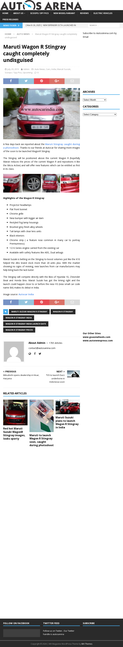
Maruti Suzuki (63, 69)
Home (5, 13)
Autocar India (26, 294)
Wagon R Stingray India (19, 317)
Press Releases (10, 19)
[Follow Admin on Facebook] (34, 353)
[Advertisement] (103, 66)
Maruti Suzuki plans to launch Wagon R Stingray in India (67, 422)
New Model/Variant (64, 13)
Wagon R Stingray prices (19, 330)
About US (18, 13)
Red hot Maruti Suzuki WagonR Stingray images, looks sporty (14, 433)
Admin (26, 69)
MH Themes (87, 644)
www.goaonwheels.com (96, 336)
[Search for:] (104, 25)
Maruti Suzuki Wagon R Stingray (29, 311)
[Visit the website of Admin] (30, 353)
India (53, 69)
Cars (48, 69)
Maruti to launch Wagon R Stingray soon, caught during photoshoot (41, 440)
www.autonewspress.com (98, 340)
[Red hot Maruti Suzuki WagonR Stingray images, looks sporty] (15, 412)
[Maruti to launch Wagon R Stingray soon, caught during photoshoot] (41, 416)
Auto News (40, 69)
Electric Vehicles (103, 13)
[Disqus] (41, 491)
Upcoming (27, 72)
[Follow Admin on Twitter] (38, 353)
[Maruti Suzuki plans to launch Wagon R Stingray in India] (68, 407)
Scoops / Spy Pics (39, 13)
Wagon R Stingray (63, 311)
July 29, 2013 (13, 69)
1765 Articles (55, 342)
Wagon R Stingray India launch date (26, 323)
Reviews (84, 13)
